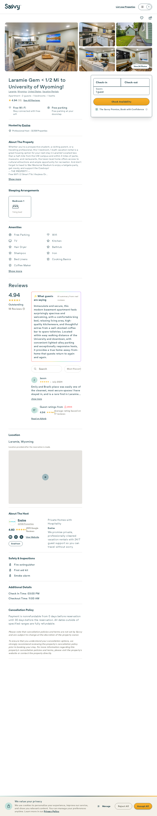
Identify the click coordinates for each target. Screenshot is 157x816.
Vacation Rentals (50, 91)
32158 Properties (26, 523)
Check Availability (121, 101)
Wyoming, (22, 91)
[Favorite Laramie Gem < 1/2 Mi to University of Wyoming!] (141, 18)
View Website (32, 537)
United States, (35, 91)
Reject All (123, 806)
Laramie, (13, 91)
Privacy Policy (51, 811)
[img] (23, 309)
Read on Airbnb (38, 418)
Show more (15, 179)
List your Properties (125, 6)
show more (36, 399)
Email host (15, 543)
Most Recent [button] (74, 368)
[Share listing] (150, 18)
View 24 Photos (140, 66)
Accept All (143, 806)
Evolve (26, 125)
